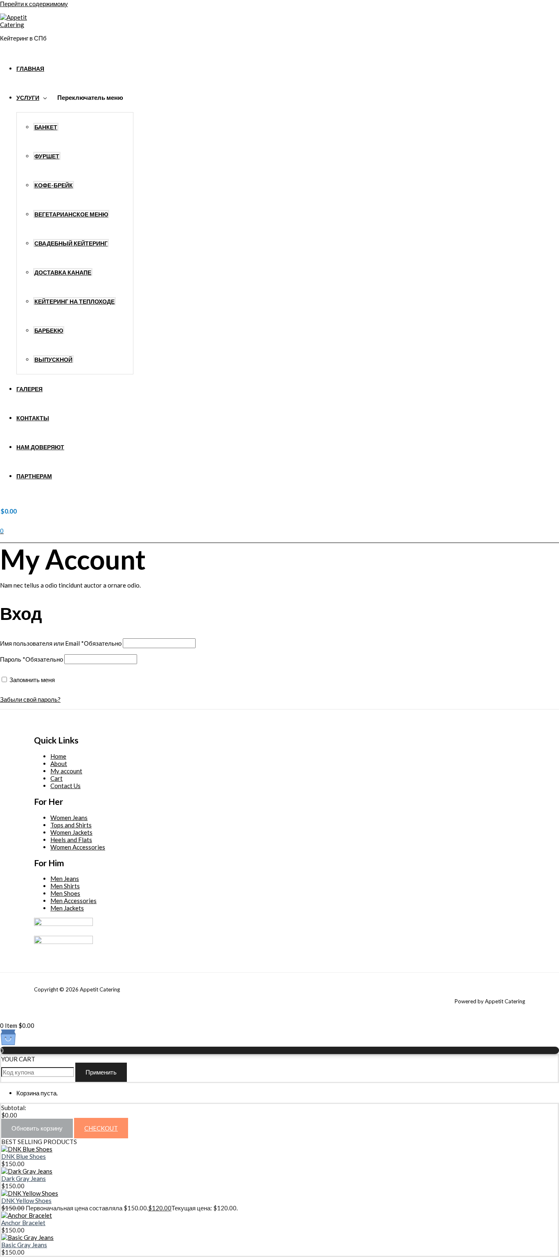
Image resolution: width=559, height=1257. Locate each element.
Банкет (45, 127)
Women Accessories (77, 847)
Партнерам (34, 476)
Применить (101, 1072)
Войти (74, 679)
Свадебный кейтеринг (71, 243)
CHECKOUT (101, 1128)
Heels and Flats (71, 839)
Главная (30, 68)
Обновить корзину (37, 1128)
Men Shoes (65, 893)
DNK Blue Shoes (23, 1156)
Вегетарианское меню (71, 214)
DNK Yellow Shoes (26, 1200)
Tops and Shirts (71, 825)
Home (58, 756)
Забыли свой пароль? (30, 699)
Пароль (31, 659)
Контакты (32, 418)
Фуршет (46, 156)
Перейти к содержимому (34, 3)
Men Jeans (64, 878)
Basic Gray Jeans (24, 1244)
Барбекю (48, 330)
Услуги (27, 98)
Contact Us (65, 785)
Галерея (29, 389)
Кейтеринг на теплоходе (74, 301)
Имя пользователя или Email (61, 643)
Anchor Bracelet (23, 1222)
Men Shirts (65, 886)
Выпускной (53, 359)
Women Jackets (71, 832)
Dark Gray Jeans (23, 1178)
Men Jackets (67, 908)
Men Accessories (73, 900)
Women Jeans (69, 817)
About (58, 763)
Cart (56, 778)
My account (66, 771)
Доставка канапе (62, 272)
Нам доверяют (40, 447)
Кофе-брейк (53, 185)
